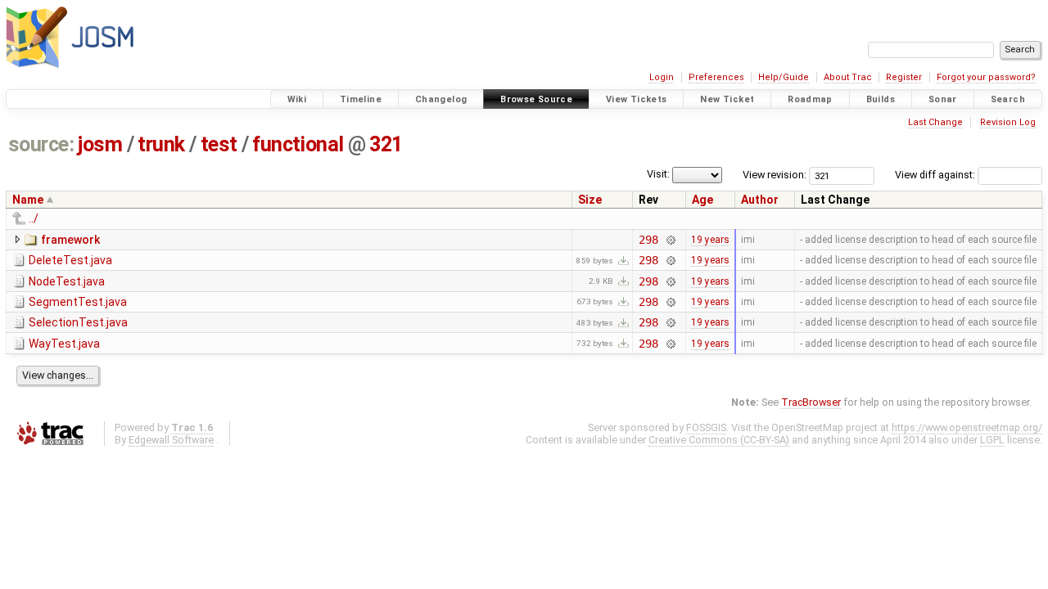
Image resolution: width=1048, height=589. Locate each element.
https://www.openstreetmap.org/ (967, 427)
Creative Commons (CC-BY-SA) (718, 440)
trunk (161, 144)
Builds (880, 99)
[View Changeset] (670, 239)
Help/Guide (783, 77)
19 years (710, 239)
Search (1008, 99)
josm (100, 144)
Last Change (935, 122)
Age (702, 199)
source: (41, 144)
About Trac (848, 77)
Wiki (297, 99)
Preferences (716, 77)
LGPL (992, 440)
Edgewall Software (171, 440)
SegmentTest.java (78, 301)
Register (904, 77)
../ (33, 218)
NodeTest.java (67, 281)
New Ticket (727, 99)
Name (27, 199)
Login (661, 77)
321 (386, 144)
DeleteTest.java (70, 260)
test (219, 144)
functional (297, 144)
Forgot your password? (986, 77)
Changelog (441, 99)
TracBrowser (811, 402)
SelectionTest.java (78, 322)
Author (760, 199)
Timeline (361, 99)
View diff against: (936, 175)
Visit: (658, 174)
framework (70, 239)
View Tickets (636, 99)
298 (648, 239)
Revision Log (1008, 122)
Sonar (942, 99)
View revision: (774, 175)
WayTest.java (64, 343)
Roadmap (810, 99)
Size (590, 199)
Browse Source (536, 99)
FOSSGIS (706, 427)
